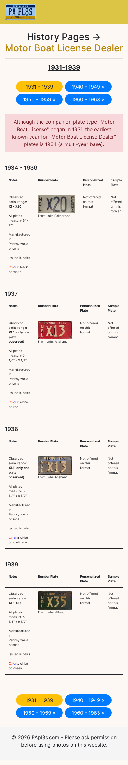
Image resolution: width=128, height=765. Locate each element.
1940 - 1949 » (88, 87)
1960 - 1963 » (88, 99)
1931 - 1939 (39, 87)
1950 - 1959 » (39, 99)
